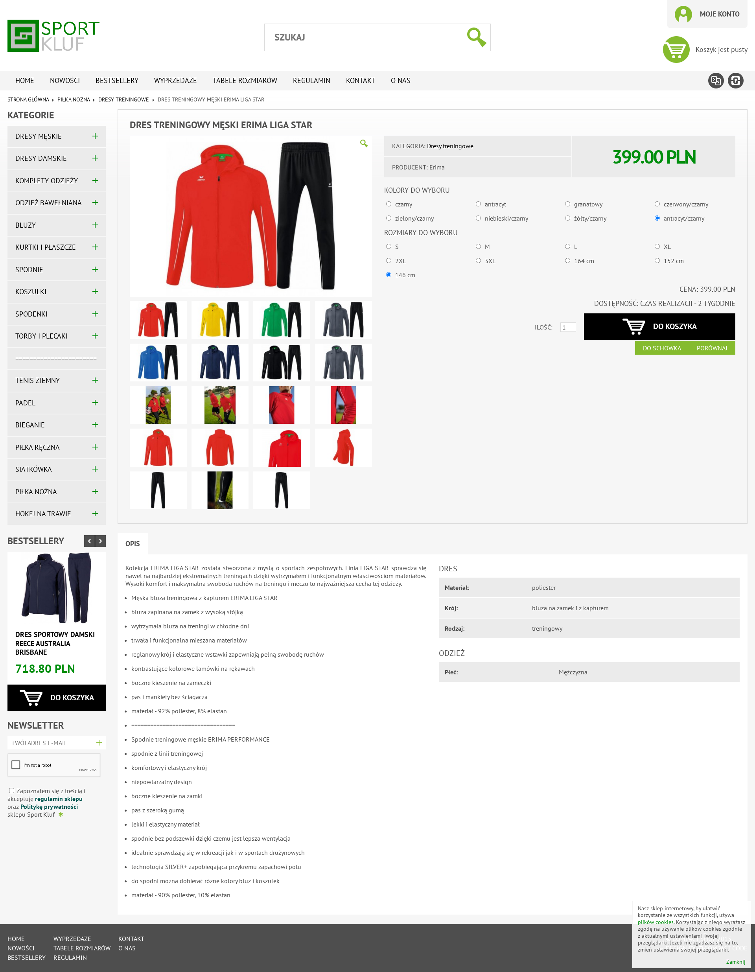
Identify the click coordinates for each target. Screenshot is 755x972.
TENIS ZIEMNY (37, 380)
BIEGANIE (30, 424)
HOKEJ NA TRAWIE (43, 513)
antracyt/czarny (684, 218)
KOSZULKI (30, 291)
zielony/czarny (414, 218)
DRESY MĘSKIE (38, 136)
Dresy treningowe (123, 99)
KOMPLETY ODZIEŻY (46, 180)
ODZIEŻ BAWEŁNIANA (48, 202)
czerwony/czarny (686, 204)
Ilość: (543, 327)
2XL (400, 261)
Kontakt (360, 80)
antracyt (495, 204)
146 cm (405, 275)
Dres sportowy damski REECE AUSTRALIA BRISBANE (55, 643)
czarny (403, 204)
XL (667, 246)
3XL (490, 261)
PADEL (25, 402)
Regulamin (311, 80)
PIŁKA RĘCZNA (37, 447)
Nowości (65, 80)
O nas (401, 80)
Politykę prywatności (49, 806)
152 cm (674, 261)
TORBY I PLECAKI (41, 336)
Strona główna (28, 99)
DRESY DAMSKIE (41, 158)
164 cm (584, 261)
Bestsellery (117, 80)
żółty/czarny (590, 218)
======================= (56, 358)
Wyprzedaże (175, 80)
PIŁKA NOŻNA (73, 99)
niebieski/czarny (506, 218)
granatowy (588, 204)
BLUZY (25, 225)
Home (24, 80)
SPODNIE (29, 269)
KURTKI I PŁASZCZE (45, 247)
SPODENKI (31, 313)
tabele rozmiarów (245, 80)
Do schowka (662, 348)
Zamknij (736, 962)
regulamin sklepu (59, 799)
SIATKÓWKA (33, 469)
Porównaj (712, 348)
